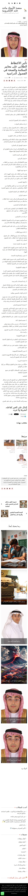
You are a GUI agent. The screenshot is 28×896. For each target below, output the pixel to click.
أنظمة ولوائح (22, 842)
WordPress (14, 893)
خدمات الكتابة (21, 858)
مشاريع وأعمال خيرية (19, 865)
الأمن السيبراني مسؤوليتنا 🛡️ (17, 828)
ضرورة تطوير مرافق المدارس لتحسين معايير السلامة (22, 448)
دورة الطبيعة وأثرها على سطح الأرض (14, 681)
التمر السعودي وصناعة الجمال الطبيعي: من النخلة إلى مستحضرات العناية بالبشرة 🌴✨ (13, 821)
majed (25, 77)
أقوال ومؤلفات (21, 839)
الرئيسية (23, 852)
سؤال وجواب (21, 862)
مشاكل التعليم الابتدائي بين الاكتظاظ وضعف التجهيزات (22, 463)
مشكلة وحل (22, 868)
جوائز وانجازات (21, 855)
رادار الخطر (22, 825)
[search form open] (9, 3)
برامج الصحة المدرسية (14, 641)
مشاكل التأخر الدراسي (14, 565)
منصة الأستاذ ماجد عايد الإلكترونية (12, 9)
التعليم (25, 59)
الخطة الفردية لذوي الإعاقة (14, 760)
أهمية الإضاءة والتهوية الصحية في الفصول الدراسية (10, 448)
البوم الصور (22, 845)
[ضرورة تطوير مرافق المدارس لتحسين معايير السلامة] (21, 443)
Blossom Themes (14, 891)
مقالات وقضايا (21, 871)
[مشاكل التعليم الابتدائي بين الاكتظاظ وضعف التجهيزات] (21, 457)
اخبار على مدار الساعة (17, 878)
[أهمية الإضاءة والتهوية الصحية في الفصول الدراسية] (9, 443)
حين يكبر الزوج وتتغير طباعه (17, 816)
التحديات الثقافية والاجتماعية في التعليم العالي (14, 720)
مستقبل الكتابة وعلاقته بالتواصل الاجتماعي (14, 601)
